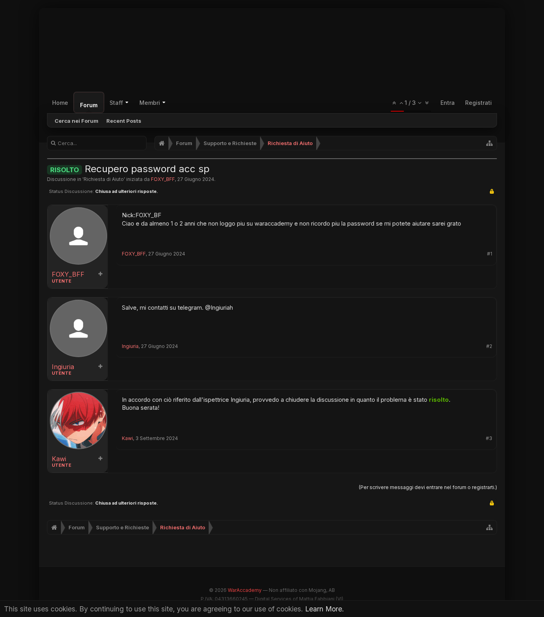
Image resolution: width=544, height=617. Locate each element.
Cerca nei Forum (76, 121)
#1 (489, 254)
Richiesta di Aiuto (104, 179)
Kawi (59, 459)
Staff (116, 102)
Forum (89, 105)
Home (60, 102)
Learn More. (324, 609)
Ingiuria (63, 367)
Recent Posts (123, 121)
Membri (149, 102)
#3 (489, 438)
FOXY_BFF (163, 179)
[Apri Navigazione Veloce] (489, 143)
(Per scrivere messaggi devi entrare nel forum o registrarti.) (428, 487)
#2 (489, 346)
